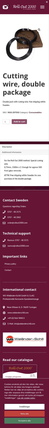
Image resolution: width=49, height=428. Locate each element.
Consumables (35, 112)
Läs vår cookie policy (26, 398)
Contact (8, 270)
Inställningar (24, 406)
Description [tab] (7, 147)
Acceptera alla (24, 421)
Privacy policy (10, 264)
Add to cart (19, 121)
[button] (39, 29)
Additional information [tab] (11, 152)
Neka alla (25, 414)
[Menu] (42, 7)
